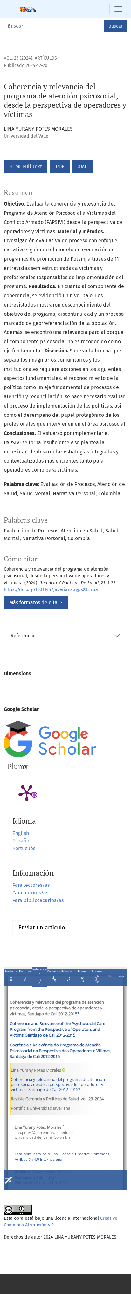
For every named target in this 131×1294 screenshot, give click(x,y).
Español (21, 841)
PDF (60, 166)
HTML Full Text (25, 166)
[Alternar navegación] (118, 9)
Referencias (23, 635)
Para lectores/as (31, 885)
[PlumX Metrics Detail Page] (27, 792)
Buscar (115, 26)
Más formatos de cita (34, 602)
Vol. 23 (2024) (18, 58)
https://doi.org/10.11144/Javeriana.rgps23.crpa (51, 589)
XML (82, 166)
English (20, 833)
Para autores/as (30, 893)
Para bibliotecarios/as (38, 900)
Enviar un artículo (41, 927)
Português (23, 848)
